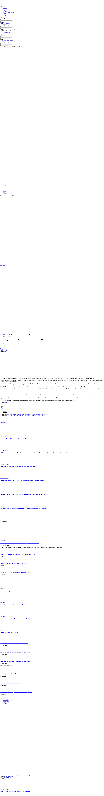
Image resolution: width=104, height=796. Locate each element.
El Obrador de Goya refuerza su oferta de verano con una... (15, 652)
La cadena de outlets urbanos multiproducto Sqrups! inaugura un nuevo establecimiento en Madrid (26, 415)
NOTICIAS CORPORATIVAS (9, 12)
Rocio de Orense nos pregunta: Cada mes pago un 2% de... (15, 618)
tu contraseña (14, 21)
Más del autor (12, 424)
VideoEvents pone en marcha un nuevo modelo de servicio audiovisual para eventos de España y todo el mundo (28, 414)
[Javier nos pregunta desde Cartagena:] (7, 629)
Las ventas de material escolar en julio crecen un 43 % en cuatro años (17, 438)
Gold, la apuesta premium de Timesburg (10, 673)
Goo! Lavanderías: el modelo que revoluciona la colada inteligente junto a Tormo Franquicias (23, 508)
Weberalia (9, 777)
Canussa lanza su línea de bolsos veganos (10, 683)
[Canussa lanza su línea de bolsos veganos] (3, 680)
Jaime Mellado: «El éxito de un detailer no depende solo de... (15, 661)
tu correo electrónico (15, 26)
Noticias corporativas (7, 336)
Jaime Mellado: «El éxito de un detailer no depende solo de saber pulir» (18, 466)
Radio (4, 14)
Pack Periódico (3, 777)
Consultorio (5, 11)
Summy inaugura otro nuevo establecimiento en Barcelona (14, 572)
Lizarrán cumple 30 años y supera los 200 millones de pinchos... (16, 692)
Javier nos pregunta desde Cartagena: (9, 632)
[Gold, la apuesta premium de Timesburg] (3, 671)
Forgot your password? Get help (6, 40)
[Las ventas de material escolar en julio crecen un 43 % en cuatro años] (7, 435)
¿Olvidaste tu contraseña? (5, 23)
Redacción (2, 545)
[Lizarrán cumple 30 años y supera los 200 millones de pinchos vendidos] (3, 689)
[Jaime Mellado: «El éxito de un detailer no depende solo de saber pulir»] (7, 463)
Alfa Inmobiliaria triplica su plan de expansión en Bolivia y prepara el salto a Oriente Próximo (23, 494)
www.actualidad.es (25, 386)
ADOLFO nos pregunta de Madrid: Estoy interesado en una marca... (17, 591)
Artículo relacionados (4, 424)
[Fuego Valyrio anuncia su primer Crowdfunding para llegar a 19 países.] (3, 551)
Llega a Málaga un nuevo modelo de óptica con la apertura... (15, 791)
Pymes (4, 10)
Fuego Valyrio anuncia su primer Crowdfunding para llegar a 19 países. (18, 554)
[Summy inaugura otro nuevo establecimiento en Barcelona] (3, 570)
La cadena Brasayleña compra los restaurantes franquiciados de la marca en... (19, 543)
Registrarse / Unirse (6, 32)
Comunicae (2, 343)
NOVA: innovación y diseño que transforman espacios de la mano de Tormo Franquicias (22, 480)
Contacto (4, 15)
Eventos (4, 13)
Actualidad (5, 8)
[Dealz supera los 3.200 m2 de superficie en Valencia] (3, 560)
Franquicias (5, 9)
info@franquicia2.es (9, 776)
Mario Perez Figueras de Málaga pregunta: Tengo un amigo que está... (17, 604)
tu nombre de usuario (16, 19)
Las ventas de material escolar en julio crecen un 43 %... (14, 643)
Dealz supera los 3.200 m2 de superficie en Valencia (13, 563)
